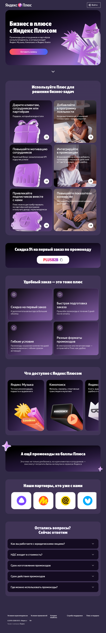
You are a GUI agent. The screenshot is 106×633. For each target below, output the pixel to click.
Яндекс (23, 621)
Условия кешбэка (53, 616)
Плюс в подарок (92, 616)
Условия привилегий (39, 616)
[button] (94, 5)
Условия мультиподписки (17, 616)
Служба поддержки (75, 616)
